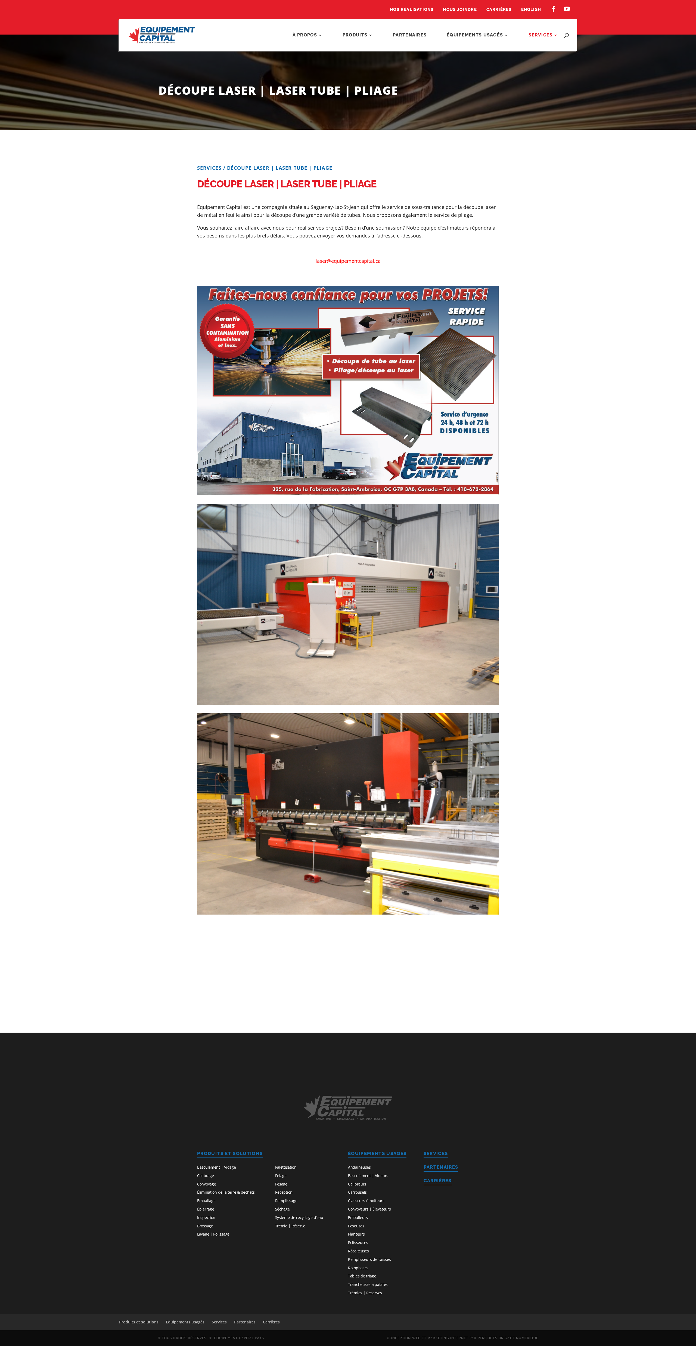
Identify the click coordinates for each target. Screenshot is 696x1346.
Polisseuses (358, 1242)
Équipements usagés (475, 35)
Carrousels (357, 1192)
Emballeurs (358, 1217)
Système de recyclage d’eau (299, 1217)
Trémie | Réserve (290, 1225)
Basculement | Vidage (216, 1167)
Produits (355, 35)
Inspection (206, 1217)
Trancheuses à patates (368, 1284)
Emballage (206, 1200)
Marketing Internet (447, 1338)
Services (540, 35)
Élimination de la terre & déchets (226, 1192)
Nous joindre (460, 10)
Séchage (282, 1209)
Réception (284, 1192)
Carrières (499, 10)
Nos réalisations (411, 10)
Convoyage (206, 1184)
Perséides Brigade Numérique (508, 1338)
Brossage (205, 1225)
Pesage (281, 1184)
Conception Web (404, 1338)
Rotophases (358, 1267)
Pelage (281, 1175)
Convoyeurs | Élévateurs (369, 1209)
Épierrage (205, 1209)
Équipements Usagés (377, 1153)
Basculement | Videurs (368, 1175)
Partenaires (410, 35)
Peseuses (356, 1225)
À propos (305, 35)
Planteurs (356, 1234)
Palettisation (286, 1167)
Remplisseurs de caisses (369, 1259)
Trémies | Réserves (365, 1292)
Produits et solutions (230, 1153)
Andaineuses (359, 1167)
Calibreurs (357, 1184)
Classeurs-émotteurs (366, 1200)
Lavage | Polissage (213, 1234)
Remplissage (286, 1200)
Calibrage (205, 1175)
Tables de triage (362, 1276)
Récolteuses (358, 1251)
